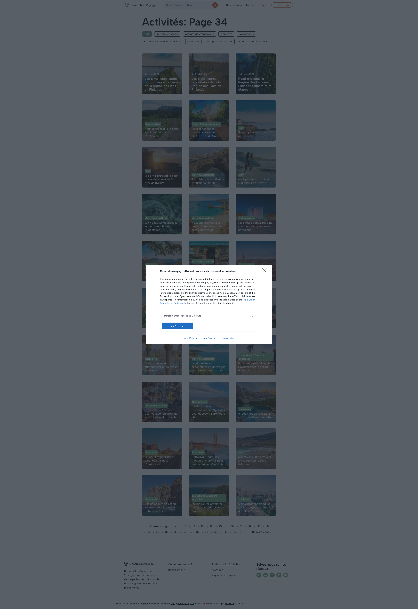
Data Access (209, 338)
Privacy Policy (227, 338)
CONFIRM (177, 326)
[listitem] (209, 315)
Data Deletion (191, 338)
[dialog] (209, 304)
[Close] (265, 271)
